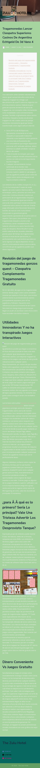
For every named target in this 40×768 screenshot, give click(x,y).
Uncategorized (28, 47)
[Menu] (37, 11)
